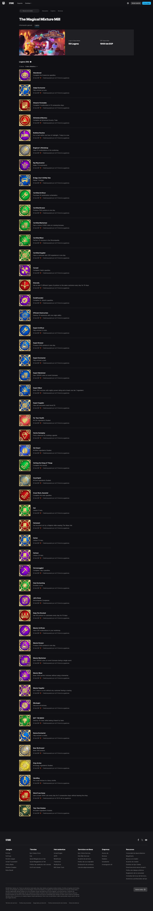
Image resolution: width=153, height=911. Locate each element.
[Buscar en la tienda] (21, 11)
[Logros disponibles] (31, 62)
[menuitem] (45, 11)
